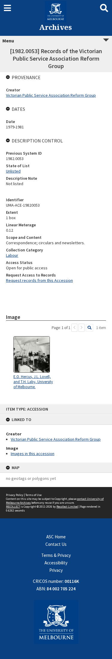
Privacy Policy (14, 495)
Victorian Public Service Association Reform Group (56, 439)
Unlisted (13, 171)
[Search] (89, 327)
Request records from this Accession (39, 280)
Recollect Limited (67, 507)
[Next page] (82, 328)
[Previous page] (74, 328)
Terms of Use (33, 495)
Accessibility (56, 563)
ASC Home (56, 537)
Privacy (56, 570)
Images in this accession (32, 453)
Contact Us (56, 544)
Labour (12, 255)
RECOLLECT (13, 507)
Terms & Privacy (56, 555)
